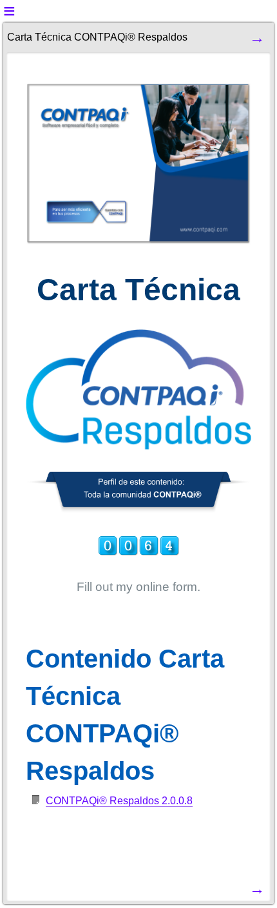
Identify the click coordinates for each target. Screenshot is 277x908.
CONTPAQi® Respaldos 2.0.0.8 (119, 800)
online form (166, 587)
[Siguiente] (257, 37)
